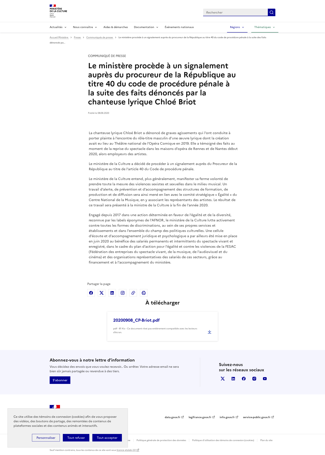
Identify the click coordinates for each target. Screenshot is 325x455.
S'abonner (60, 380)
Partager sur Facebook (91, 293)
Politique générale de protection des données (161, 440)
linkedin (233, 378)
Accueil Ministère (59, 37)
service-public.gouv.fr (256, 417)
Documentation (144, 27)
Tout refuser (76, 437)
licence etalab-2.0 (126, 450)
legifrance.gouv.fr (200, 417)
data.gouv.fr (172, 417)
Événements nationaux (179, 27)
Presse (77, 37)
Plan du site (266, 440)
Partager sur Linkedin (112, 293)
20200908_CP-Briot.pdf (136, 320)
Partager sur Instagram (122, 293)
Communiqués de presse (99, 37)
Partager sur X (101, 293)
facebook (244, 378)
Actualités (56, 27)
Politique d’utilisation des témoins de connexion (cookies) (223, 440)
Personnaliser (45, 437)
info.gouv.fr (227, 417)
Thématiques (262, 27)
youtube (265, 378)
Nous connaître (83, 27)
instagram (254, 378)
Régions (235, 27)
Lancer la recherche (271, 12)
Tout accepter (107, 437)
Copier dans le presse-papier (133, 293)
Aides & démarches (115, 27)
